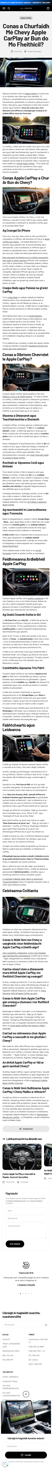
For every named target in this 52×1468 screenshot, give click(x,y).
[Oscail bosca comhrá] (5, 1463)
